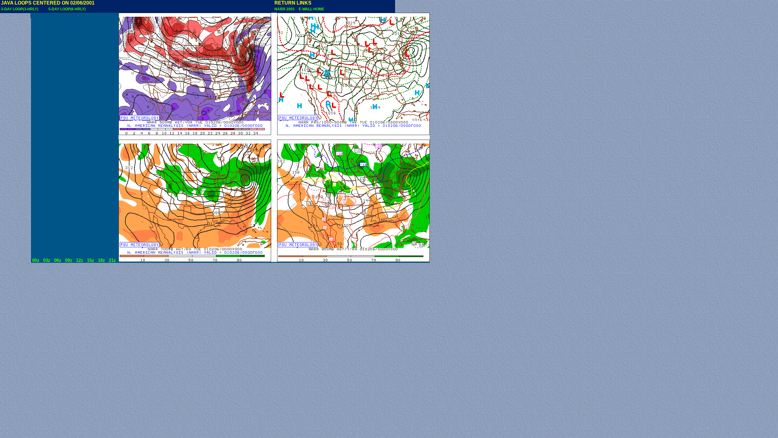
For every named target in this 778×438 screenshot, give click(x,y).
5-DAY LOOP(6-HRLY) (67, 9)
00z (36, 260)
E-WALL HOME (310, 9)
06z (58, 260)
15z (90, 260)
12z (79, 260)
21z (112, 260)
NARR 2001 (285, 9)
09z (69, 260)
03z (47, 260)
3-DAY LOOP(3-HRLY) (19, 9)
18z (101, 260)
